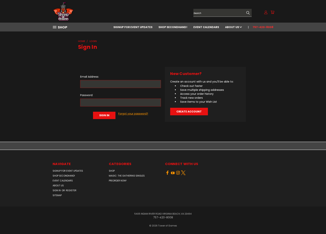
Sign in (57, 190)
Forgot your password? (133, 113)
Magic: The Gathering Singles (127, 175)
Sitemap (57, 195)
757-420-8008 (263, 27)
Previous (316, 222)
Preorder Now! (118, 180)
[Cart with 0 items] (272, 12)
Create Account (189, 111)
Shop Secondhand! (172, 27)
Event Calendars (206, 27)
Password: (86, 95)
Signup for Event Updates (132, 27)
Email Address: (89, 77)
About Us (232, 27)
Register (71, 190)
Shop (112, 170)
